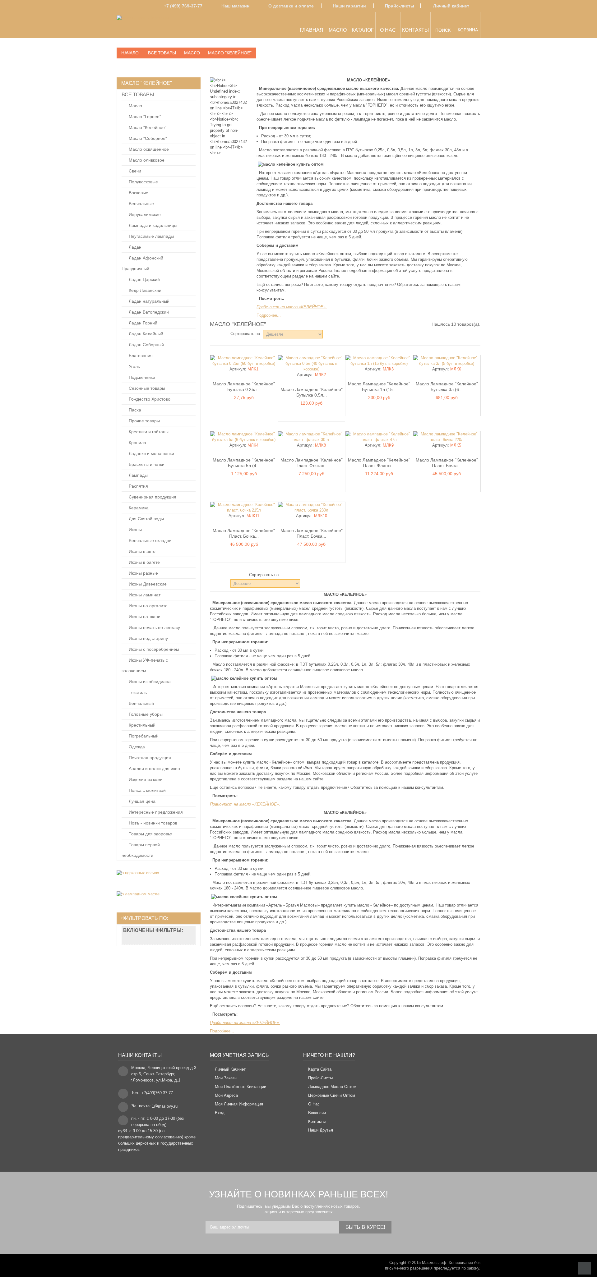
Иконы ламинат (143, 594)
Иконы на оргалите (147, 605)
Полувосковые (142, 181)
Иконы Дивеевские (147, 583)
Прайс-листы (399, 5)
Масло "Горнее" (144, 116)
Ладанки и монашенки (150, 453)
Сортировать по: (245, 333)
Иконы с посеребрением (153, 649)
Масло (134, 105)
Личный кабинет (451, 5)
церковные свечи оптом (331, 1095)
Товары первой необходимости (141, 850)
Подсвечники (141, 377)
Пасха (134, 409)
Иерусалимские (144, 214)
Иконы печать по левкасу (153, 627)
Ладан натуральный (148, 301)
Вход (219, 1112)
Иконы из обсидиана (149, 681)
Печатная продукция (149, 757)
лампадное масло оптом (332, 1086)
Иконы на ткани (143, 616)
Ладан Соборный (145, 344)
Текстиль (137, 692)
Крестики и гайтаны (148, 431)
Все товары (138, 94)
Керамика (138, 507)
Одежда (136, 746)
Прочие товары (143, 420)
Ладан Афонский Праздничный (142, 263)
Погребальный (143, 735)
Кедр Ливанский (144, 290)
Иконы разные (142, 573)
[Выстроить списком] (221, 334)
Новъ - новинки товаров (152, 822)
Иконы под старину (147, 638)
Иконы (134, 529)
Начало (130, 52)
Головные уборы (145, 714)
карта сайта (319, 1069)
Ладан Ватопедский (148, 312)
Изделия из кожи (145, 779)
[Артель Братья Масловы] (143, 26)
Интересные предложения (155, 812)
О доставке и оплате (291, 5)
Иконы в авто (141, 551)
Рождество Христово (148, 399)
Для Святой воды (145, 518)
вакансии (317, 1112)
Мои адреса (226, 1095)
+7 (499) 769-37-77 (183, 5)
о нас (314, 1104)
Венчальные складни (149, 540)
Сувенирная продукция (151, 496)
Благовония (140, 355)
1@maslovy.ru (165, 1106)
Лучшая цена (141, 801)
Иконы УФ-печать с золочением (145, 665)
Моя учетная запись (239, 1055)
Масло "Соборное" (147, 138)
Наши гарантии (349, 5)
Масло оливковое (145, 160)
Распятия (137, 486)
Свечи (134, 170)
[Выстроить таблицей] (213, 334)
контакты (317, 1121)
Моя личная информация (239, 1104)
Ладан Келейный (145, 333)
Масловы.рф (434, 1262)
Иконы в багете (143, 562)
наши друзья (320, 1130)
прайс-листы (320, 1078)
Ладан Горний (142, 322)
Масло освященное (148, 149)
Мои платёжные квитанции (240, 1086)
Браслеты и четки (145, 464)
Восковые (137, 192)
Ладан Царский (143, 279)
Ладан (134, 247)
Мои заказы (226, 1078)
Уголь (133, 366)
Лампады (137, 475)
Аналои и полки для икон (153, 768)
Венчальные (140, 203)
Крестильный (141, 725)
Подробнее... (269, 315)
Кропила (136, 442)
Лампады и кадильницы (152, 225)
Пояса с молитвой (146, 790)
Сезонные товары (146, 388)
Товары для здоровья (150, 833)
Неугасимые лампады (150, 236)
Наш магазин (235, 5)
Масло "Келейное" (146, 127)
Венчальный (140, 703)
